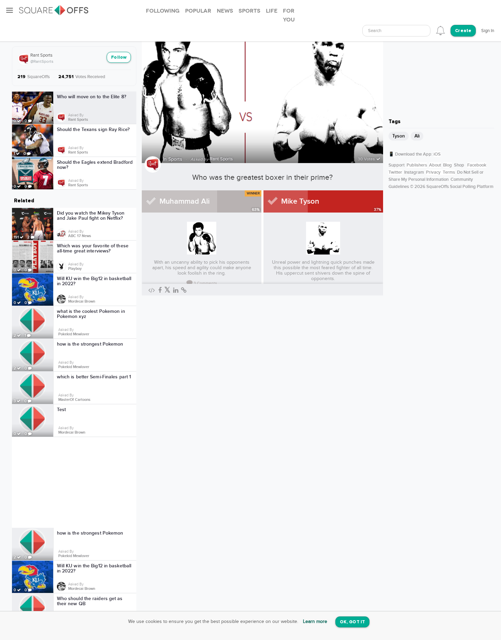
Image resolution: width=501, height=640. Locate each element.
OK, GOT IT (352, 622)
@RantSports (42, 61)
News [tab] (225, 11)
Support (397, 165)
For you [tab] (289, 15)
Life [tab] (271, 11)
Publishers (417, 165)
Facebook (476, 165)
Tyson (398, 136)
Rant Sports (41, 55)
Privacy (433, 172)
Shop (459, 165)
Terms (449, 172)
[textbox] (396, 31)
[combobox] (396, 31)
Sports (175, 159)
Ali (417, 136)
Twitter (395, 172)
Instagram (414, 172)
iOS (437, 154)
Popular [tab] (198, 11)
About (435, 165)
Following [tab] (163, 11)
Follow (118, 57)
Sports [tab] (249, 11)
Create (463, 31)
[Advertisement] (74, 482)
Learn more (315, 621)
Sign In (487, 30)
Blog (447, 165)
